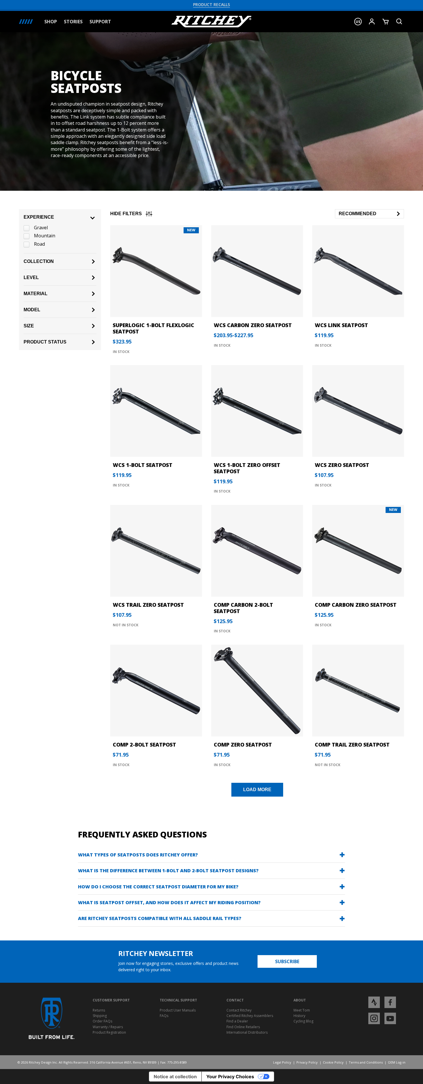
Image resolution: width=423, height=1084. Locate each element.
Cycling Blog (303, 1021)
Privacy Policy (307, 1062)
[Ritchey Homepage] (211, 21)
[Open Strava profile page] (374, 1002)
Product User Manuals (178, 1010)
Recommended (357, 213)
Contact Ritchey (238, 1010)
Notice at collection (175, 1076)
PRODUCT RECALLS (211, 4)
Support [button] (100, 22)
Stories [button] (73, 22)
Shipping (100, 1015)
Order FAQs (102, 1021)
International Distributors (247, 1032)
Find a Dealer (237, 1021)
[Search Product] (399, 21)
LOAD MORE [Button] (257, 789)
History (299, 1015)
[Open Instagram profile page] (374, 1018)
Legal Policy (282, 1062)
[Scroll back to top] (414, 1075)
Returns (99, 1010)
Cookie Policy (333, 1062)
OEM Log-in (396, 1062)
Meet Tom (302, 1010)
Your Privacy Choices (230, 1076)
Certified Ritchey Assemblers (249, 1015)
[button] (358, 21)
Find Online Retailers (243, 1026)
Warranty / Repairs (108, 1026)
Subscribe (287, 961)
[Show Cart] (385, 21)
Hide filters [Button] (126, 213)
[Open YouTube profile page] (390, 1018)
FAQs (164, 1015)
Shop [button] (50, 22)
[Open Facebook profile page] (390, 1002)
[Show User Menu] (371, 21)
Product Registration (109, 1032)
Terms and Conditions (366, 1062)
